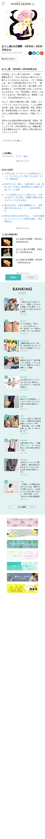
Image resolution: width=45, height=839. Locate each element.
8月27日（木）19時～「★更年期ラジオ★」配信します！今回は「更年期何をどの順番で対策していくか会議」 (24, 187)
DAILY (13, 277)
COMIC (30, 277)
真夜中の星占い (10, 59)
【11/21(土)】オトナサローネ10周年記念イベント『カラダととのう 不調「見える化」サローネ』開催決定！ (23, 176)
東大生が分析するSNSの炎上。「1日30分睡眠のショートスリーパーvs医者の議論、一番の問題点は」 (24, 218)
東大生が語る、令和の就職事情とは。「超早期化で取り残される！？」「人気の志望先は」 (23, 208)
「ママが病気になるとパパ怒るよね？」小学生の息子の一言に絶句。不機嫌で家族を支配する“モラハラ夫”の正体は (23, 197)
